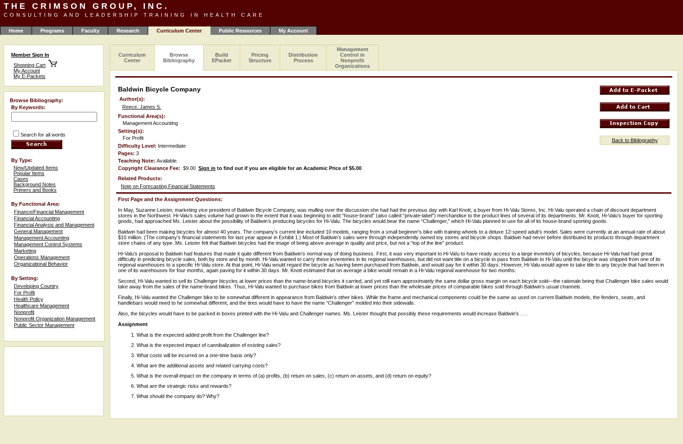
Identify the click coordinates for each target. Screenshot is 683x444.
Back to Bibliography (635, 140)
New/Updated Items (35, 167)
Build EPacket (221, 57)
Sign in (207, 168)
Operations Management (42, 257)
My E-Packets (29, 76)
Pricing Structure (260, 57)
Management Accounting (41, 238)
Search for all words (43, 134)
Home (16, 30)
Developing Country (36, 286)
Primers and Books (35, 190)
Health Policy (28, 299)
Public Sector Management (44, 325)
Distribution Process (303, 57)
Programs (52, 30)
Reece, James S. (141, 107)
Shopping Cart (29, 65)
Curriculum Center (132, 57)
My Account (293, 30)
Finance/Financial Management (49, 212)
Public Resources (240, 30)
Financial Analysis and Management (54, 225)
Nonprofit (24, 312)
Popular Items (29, 173)
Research (128, 30)
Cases (20, 179)
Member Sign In (30, 55)
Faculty (90, 30)
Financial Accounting (37, 218)
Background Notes (34, 184)
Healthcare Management (41, 305)
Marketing (25, 251)
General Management (38, 231)
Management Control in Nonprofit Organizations (352, 57)
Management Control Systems (48, 244)
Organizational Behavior (41, 264)
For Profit (24, 292)
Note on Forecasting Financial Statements (168, 186)
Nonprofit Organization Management (54, 318)
